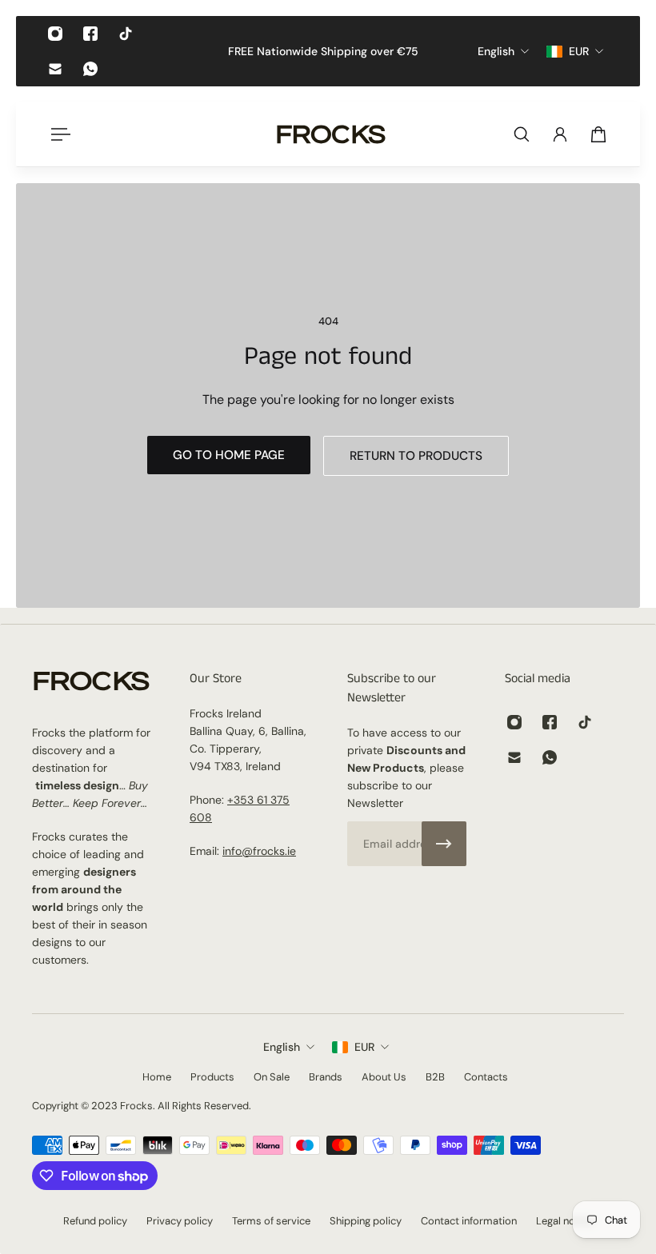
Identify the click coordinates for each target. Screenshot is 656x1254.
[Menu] (58, 134)
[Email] (55, 68)
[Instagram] (55, 33)
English (281, 1047)
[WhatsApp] (90, 68)
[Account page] (560, 134)
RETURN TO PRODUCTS (416, 456)
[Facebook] (90, 33)
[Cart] (598, 134)
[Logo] (331, 134)
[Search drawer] (521, 134)
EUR (364, 1047)
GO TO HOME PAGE (229, 455)
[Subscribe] (444, 843)
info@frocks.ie (259, 851)
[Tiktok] (125, 33)
